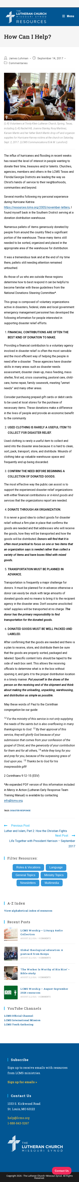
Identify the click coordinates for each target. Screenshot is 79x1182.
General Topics (25, 875)
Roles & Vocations (28, 867)
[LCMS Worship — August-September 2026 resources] (11, 992)
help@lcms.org (19, 1118)
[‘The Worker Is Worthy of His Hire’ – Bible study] (11, 973)
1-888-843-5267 (18, 1123)
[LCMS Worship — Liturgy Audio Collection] (11, 934)
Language (56, 867)
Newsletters (28, 882)
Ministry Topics (54, 875)
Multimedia (52, 882)
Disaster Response (20, 810)
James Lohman (18, 58)
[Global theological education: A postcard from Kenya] (11, 953)
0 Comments (45, 938)
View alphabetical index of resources (28, 910)
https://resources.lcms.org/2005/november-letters (37, 207)
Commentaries (18, 63)
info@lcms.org (13, 800)
